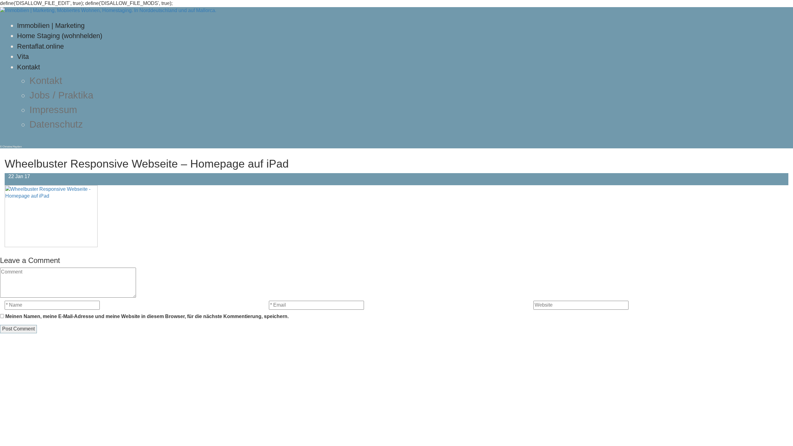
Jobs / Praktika (61, 95)
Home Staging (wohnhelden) (59, 36)
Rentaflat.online (40, 46)
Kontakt (28, 67)
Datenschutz (56, 124)
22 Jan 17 (19, 176)
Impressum (53, 109)
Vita (23, 56)
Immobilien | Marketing (51, 25)
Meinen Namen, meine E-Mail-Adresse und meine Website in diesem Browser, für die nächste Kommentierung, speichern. (147, 316)
